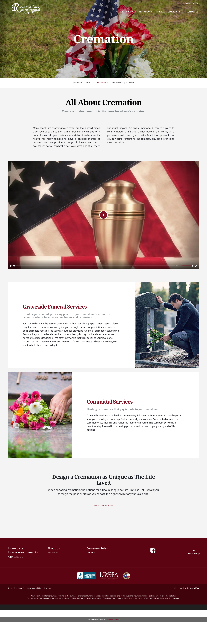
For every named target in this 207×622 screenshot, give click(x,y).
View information (38, 596)
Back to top (194, 553)
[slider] (94, 266)
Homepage (15, 548)
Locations (93, 552)
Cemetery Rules (97, 548)
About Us (53, 548)
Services (53, 552)
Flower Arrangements (23, 552)
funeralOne (194, 588)
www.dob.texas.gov (172, 598)
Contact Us (15, 557)
